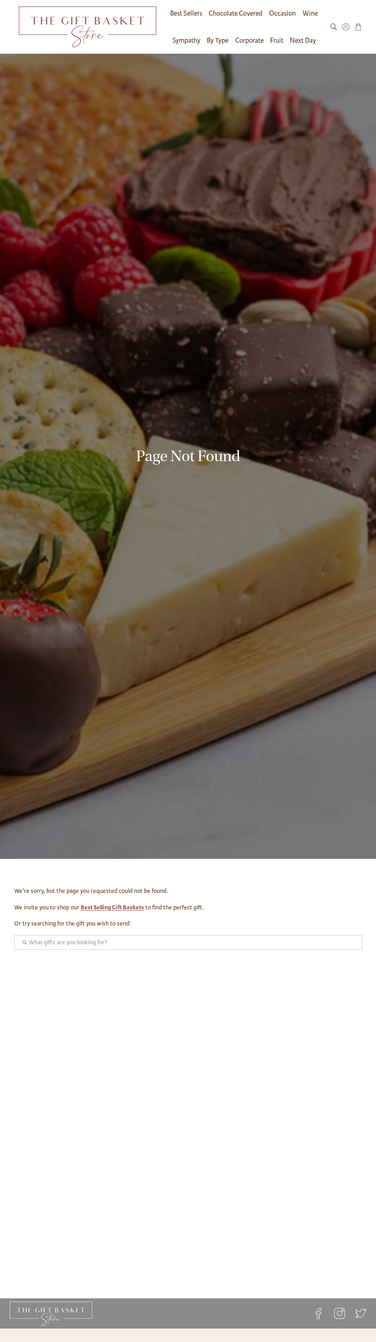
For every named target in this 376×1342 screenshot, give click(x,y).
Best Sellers (186, 13)
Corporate (249, 40)
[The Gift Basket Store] (87, 26)
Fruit (276, 40)
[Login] (346, 27)
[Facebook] (318, 1313)
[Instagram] (339, 1313)
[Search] (333, 27)
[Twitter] (358, 1313)
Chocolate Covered (235, 13)
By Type (217, 40)
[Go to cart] (358, 27)
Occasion (282, 13)
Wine (310, 13)
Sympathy (186, 40)
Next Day (303, 40)
